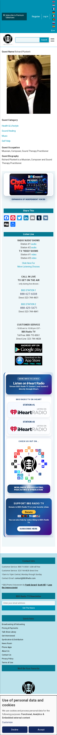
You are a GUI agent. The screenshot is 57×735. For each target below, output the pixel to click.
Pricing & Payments (10, 628)
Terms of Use (7, 662)
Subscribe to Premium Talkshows (14, 16)
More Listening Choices (28, 266)
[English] (53, 2)
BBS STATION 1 (28, 290)
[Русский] (53, 23)
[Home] (8, 40)
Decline (14, 729)
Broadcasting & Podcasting (13, 624)
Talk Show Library (9, 632)
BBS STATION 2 (28, 304)
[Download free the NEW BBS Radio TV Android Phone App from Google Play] (28, 348)
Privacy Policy (7, 659)
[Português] (53, 19)
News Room (7, 643)
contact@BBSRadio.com (25, 578)
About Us (5, 651)
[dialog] (28, 715)
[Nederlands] (53, 5)
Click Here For (28, 263)
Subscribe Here (29, 529)
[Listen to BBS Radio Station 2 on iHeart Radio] (29, 428)
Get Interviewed (8, 636)
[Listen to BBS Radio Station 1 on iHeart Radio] (29, 411)
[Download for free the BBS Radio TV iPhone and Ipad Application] (28, 360)
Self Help (6, 141)
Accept (41, 729)
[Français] (53, 9)
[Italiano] (53, 16)
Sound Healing (9, 131)
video (33, 254)
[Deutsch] (53, 12)
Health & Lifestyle (10, 126)
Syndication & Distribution (12, 640)
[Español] (53, 26)
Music (4, 136)
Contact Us (6, 655)
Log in (45, 16)
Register (36, 16)
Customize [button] (7, 722)
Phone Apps (7, 647)
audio (33, 244)
